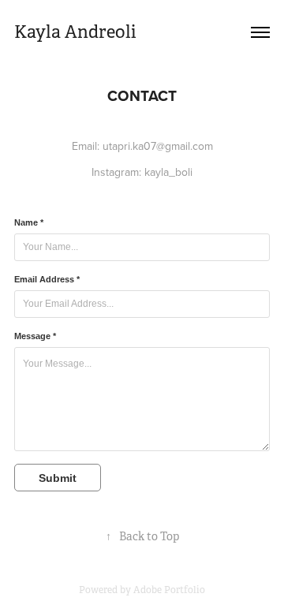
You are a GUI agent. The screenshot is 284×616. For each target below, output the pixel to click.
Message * (35, 336)
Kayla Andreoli (75, 32)
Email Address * (47, 279)
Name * (28, 222)
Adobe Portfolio (169, 590)
